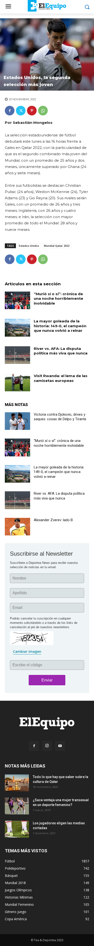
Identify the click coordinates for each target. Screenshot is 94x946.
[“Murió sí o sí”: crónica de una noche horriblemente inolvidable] (17, 300)
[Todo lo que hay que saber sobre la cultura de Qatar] (17, 782)
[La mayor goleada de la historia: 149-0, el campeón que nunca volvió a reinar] (17, 328)
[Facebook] (9, 110)
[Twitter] (21, 110)
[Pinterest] (32, 110)
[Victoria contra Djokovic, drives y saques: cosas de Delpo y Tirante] (17, 421)
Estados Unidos (29, 245)
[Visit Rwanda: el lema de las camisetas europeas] (17, 382)
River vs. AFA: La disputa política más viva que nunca (60, 351)
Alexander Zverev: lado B (53, 520)
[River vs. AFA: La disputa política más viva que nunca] (17, 355)
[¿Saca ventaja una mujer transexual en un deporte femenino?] (17, 806)
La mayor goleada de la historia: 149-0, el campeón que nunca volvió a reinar (60, 326)
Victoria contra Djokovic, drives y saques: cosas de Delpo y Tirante (60, 416)
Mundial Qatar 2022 (56, 245)
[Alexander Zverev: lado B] (17, 527)
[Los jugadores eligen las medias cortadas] (17, 829)
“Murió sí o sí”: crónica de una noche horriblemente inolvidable (58, 299)
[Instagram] (47, 746)
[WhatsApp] (43, 110)
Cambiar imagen (27, 651)
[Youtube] (60, 746)
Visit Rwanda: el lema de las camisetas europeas (60, 378)
